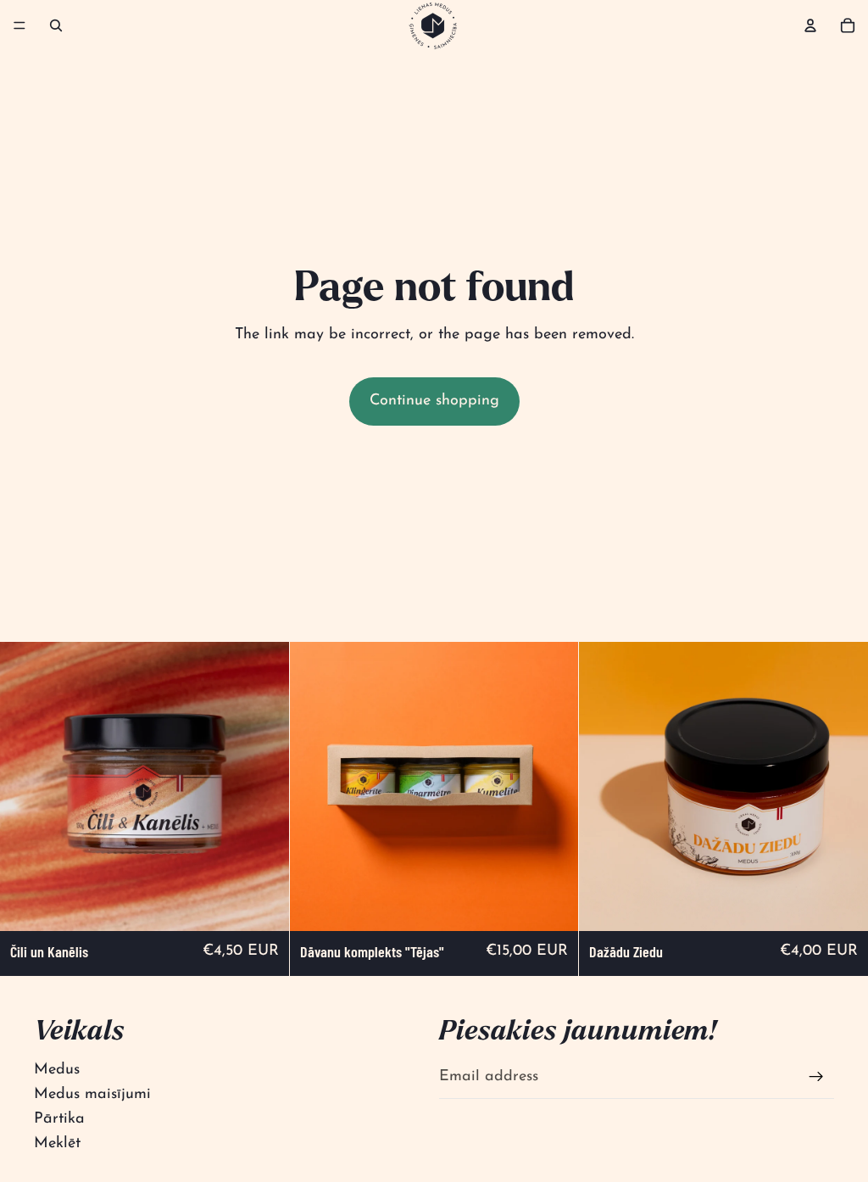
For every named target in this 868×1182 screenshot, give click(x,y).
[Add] (552, 904)
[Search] (56, 25)
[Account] (810, 25)
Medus (57, 1070)
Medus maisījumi (92, 1094)
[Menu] (19, 25)
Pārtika (59, 1119)
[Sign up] (816, 1077)
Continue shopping (434, 401)
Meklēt (57, 1143)
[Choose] (263, 904)
